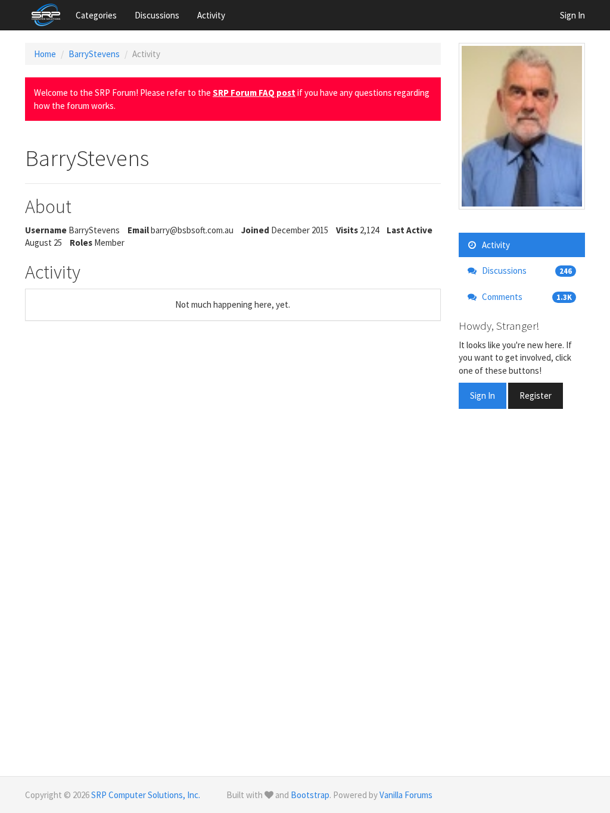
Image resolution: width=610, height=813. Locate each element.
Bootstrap (310, 795)
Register (535, 395)
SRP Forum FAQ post (254, 92)
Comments (526, 296)
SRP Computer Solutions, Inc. (145, 795)
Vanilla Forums (405, 795)
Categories (96, 15)
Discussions (157, 15)
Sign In (572, 15)
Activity (211, 15)
